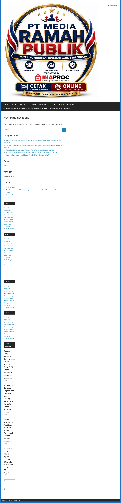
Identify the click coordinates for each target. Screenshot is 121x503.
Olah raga (42, 104)
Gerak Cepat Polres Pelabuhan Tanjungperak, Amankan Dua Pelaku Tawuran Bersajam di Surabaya (36, 108)
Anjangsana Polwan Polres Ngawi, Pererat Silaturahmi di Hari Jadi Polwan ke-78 (31, 152)
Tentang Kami (10, 195)
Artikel (14, 104)
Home (5, 104)
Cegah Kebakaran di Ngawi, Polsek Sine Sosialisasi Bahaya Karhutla (28, 155)
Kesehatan (32, 104)
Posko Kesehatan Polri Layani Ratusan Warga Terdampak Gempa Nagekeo (30, 150)
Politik (52, 104)
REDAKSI (61, 104)
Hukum (22, 104)
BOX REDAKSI (71, 104)
